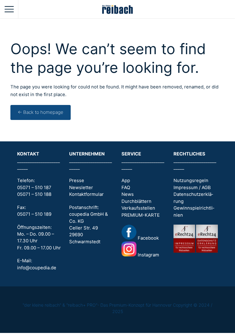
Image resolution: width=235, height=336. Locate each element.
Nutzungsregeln (190, 180)
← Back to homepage (40, 112)
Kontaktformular (86, 194)
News (127, 194)
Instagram (147, 255)
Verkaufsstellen (138, 208)
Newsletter (81, 187)
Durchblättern (136, 201)
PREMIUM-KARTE (140, 215)
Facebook (147, 238)
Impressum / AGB (192, 187)
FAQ (125, 187)
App (125, 180)
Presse (76, 180)
